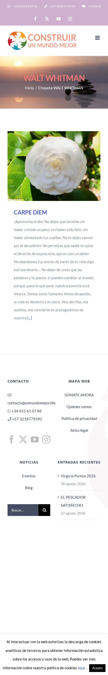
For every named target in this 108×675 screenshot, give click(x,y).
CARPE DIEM (47, 166)
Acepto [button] (97, 668)
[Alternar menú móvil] (97, 37)
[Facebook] (12, 439)
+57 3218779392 (26, 419)
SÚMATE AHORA (79, 395)
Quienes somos (79, 406)
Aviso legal (79, 430)
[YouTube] (35, 439)
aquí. (82, 667)
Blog (29, 487)
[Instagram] (46, 439)
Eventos (29, 476)
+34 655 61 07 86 (27, 411)
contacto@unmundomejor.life (32, 403)
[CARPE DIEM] (54, 166)
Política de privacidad (79, 418)
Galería (61, 166)
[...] (29, 318)
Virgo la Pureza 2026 (78, 476)
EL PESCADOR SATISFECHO (73, 501)
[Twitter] (23, 439)
